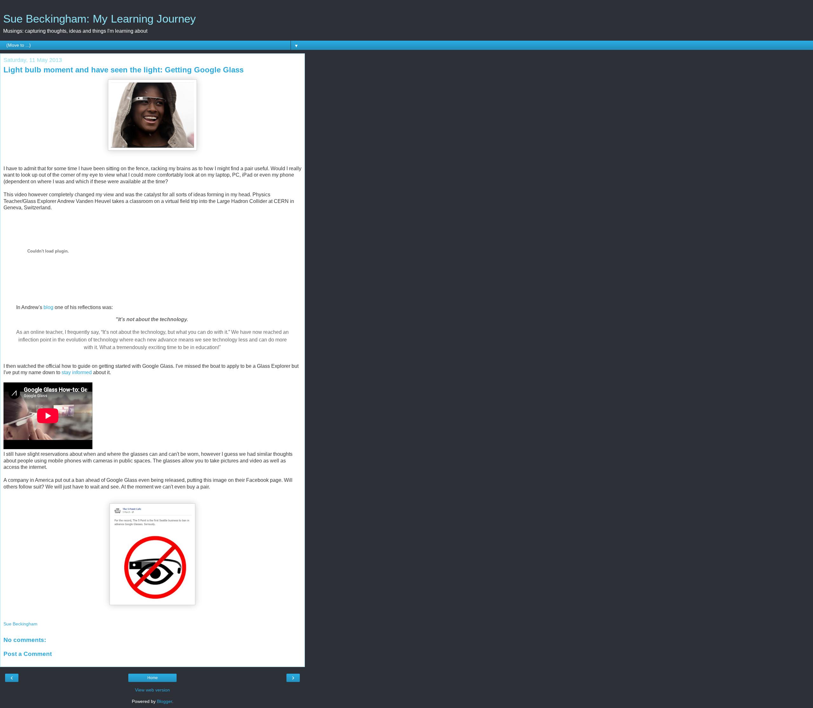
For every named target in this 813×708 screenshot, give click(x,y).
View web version (152, 689)
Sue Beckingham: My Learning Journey (99, 19)
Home (152, 678)
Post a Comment (27, 654)
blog (48, 307)
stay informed (77, 372)
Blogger (164, 701)
